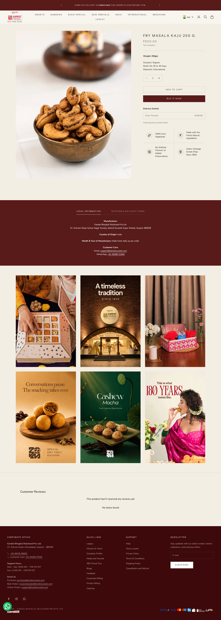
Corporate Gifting (95, 578)
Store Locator (132, 548)
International (137, 15)
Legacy (100, 19)
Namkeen (56, 15)
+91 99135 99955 (18, 553)
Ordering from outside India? (155, 122)
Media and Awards (95, 558)
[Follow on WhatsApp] (24, 598)
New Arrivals (100, 15)
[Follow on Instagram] (16, 598)
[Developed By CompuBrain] (35, 611)
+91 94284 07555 (33, 557)
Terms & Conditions (135, 558)
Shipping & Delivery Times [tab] (128, 211)
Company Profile (94, 553)
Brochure (159, 15)
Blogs (89, 568)
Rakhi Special (77, 15)
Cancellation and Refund (137, 568)
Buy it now (174, 98)
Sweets (40, 15)
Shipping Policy (133, 563)
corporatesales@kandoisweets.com (36, 583)
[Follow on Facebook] (8, 598)
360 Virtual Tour (94, 563)
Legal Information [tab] (88, 211)
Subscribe (182, 565)
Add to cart (174, 89)
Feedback (91, 573)
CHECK (199, 115)
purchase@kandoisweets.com (31, 580)
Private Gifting (93, 583)
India (118, 15)
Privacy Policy (132, 553)
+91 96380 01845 (116, 254)
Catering (90, 588)
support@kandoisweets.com (113, 250)
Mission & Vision (94, 548)
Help (128, 543)
